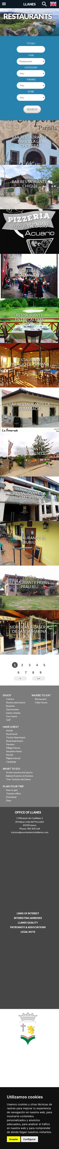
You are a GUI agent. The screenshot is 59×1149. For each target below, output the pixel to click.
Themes (31, 79)
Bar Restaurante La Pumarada (29, 406)
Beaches (10, 705)
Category (31, 67)
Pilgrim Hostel (13, 758)
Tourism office (13, 793)
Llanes (29, 4)
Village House (13, 747)
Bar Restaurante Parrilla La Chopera (29, 141)
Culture (10, 699)
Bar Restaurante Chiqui (29, 183)
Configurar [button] (29, 1139)
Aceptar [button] (13, 1139)
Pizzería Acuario (29, 226)
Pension (10, 744)
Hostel (9, 754)
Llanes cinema (13, 712)
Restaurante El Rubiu (29, 539)
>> (38, 678)
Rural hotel (11, 734)
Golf (8, 719)
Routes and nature (15, 702)
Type (31, 55)
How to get (12, 790)
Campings (11, 761)
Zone (31, 91)
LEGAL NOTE (28, 931)
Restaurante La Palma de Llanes (30, 495)
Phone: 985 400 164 (29, 828)
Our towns (11, 716)
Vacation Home (14, 751)
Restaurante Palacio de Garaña (29, 361)
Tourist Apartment (15, 737)
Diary (8, 800)
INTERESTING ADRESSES (28, 918)
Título (31, 43)
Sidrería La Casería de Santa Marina (29, 629)
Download (11, 797)
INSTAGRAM (26, 1076)
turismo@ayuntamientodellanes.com (29, 832)
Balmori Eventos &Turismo (19, 775)
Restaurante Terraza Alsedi (29, 450)
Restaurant (41, 699)
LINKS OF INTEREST (28, 913)
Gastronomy (12, 709)
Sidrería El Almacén (29, 272)
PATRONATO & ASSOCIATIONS (28, 927)
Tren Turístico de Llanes (18, 779)
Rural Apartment (14, 740)
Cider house (41, 702)
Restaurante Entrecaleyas (29, 317)
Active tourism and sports (19, 772)
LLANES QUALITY (28, 922)
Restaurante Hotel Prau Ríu (29, 584)
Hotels (9, 730)
